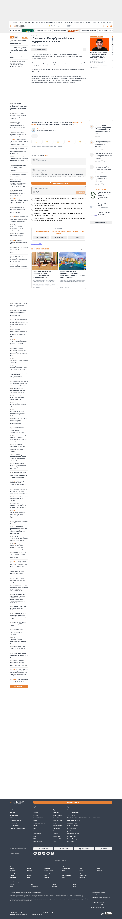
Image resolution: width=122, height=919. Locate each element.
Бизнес (35, 815)
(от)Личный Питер (25, 22)
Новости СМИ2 (36, 244)
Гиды (34, 828)
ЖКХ (34, 839)
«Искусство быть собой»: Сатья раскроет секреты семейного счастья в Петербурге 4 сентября (98, 55)
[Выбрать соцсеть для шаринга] (84, 49)
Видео (35, 820)
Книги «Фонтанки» (72, 825)
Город (35, 831)
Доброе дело (37, 833)
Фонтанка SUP (14, 22)
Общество (56, 812)
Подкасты (56, 818)
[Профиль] (111, 26)
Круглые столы (71, 836)
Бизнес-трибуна (38, 818)
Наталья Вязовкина (43, 129)
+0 (79, 166)
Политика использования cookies (98, 899)
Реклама (12, 818)
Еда (34, 836)
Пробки (61, 26)
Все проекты (71, 841)
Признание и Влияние (63, 22)
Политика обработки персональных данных (101, 894)
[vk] (43, 853)
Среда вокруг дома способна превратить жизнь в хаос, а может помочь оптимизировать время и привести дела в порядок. (72, 281)
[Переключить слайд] (112, 45)
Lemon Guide (75, 22)
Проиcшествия (57, 820)
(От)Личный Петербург (74, 820)
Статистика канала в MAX (17, 828)
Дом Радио (70, 831)
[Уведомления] (107, 26)
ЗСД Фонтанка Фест (86, 22)
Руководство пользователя (97, 907)
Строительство (57, 825)
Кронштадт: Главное (73, 833)
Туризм (55, 831)
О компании (13, 823)
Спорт (54, 823)
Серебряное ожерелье (48, 22)
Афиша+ (35, 812)
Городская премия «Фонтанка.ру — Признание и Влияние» (84, 818)
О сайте (12, 810)
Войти (37, 193)
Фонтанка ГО (36, 22)
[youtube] (48, 853)
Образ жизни (57, 810)
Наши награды (94, 909)
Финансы (55, 833)
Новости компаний (40, 249)
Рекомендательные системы (97, 902)
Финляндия (56, 836)
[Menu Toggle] (11, 26)
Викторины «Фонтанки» (40, 823)
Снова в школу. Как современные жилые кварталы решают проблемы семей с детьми (72, 274)
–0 (84, 166)
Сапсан (35, 136)
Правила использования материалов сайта (101, 897)
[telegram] (39, 853)
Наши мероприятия (15, 820)
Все (12, 37)
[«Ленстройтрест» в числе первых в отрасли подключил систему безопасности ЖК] (45, 261)
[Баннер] (28, 30)
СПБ (16, 37)
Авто (34, 810)
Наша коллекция (72, 823)
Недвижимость (37, 841)
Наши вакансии (14, 825)
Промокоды (101, 189)
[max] (35, 853)
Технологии (56, 828)
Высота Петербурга (73, 839)
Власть (35, 825)
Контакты (12, 812)
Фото (54, 841)
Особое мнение (57, 815)
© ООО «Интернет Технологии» (51, 912)
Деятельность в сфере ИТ (97, 904)
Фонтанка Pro (71, 810)
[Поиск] (103, 26)
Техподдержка (14, 815)
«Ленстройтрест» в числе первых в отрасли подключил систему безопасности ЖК (43, 274)
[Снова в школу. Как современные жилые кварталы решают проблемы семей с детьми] (72, 261)
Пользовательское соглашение (98, 892)
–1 (84, 179)
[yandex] (52, 853)
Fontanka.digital (71, 828)
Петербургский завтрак (100, 22)
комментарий (40, 49)
